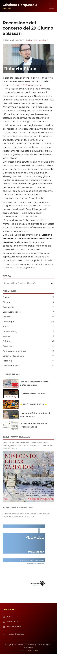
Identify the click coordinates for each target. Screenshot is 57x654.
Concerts (7, 316)
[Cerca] (51, 283)
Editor (6, 326)
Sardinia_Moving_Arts (13, 356)
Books (6, 297)
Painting (7, 341)
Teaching (7, 360)
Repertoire (8, 346)
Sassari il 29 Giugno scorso (27, 85)
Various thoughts (11, 365)
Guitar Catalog (10, 331)
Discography (9, 321)
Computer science (12, 312)
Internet (7, 336)
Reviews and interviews (36, 40)
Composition (9, 307)
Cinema (6, 302)
